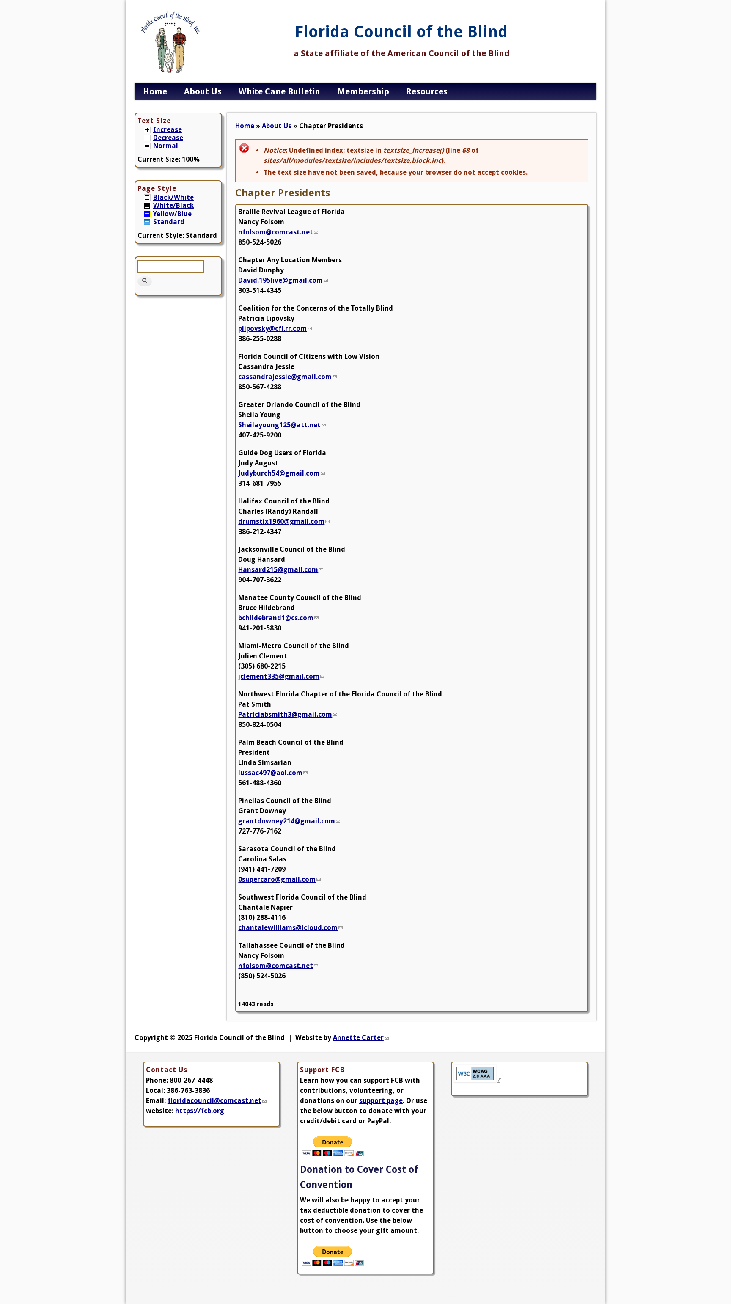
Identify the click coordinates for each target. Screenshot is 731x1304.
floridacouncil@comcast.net (217, 1101)
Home (155, 91)
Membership (363, 91)
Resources (427, 91)
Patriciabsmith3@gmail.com (287, 714)
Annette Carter (361, 1038)
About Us (203, 91)
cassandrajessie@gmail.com (287, 377)
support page (381, 1101)
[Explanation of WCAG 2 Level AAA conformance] (477, 1080)
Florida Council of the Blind (401, 31)
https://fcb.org (199, 1111)
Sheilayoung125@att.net (282, 425)
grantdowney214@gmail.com (289, 821)
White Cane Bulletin (279, 91)
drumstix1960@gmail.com (284, 521)
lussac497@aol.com (273, 773)
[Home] (170, 73)
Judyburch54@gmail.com (281, 473)
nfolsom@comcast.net (278, 232)
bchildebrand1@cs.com (278, 618)
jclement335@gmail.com (281, 676)
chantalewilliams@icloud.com (290, 928)
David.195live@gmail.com (283, 280)
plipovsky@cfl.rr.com (275, 329)
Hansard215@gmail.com (280, 570)
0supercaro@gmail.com (279, 879)
